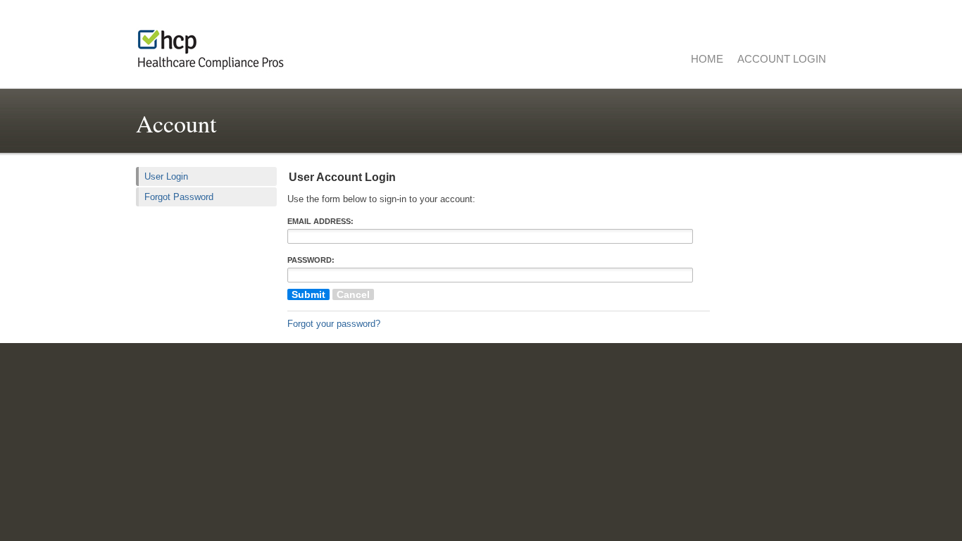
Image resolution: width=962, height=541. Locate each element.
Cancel (353, 294)
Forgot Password (178, 197)
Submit (308, 294)
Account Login (781, 59)
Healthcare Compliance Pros (312, 46)
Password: (311, 260)
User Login (166, 176)
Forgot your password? (333, 323)
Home (707, 59)
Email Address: (320, 221)
